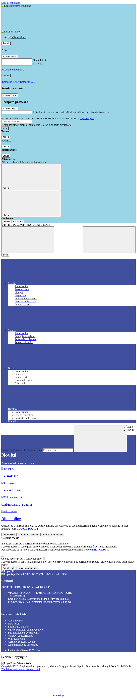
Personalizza (9, 534)
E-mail (36, 112)
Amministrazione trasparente (23, 644)
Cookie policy (15, 620)
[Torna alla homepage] (68, 224)
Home (130, 426)
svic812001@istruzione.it (42, 598)
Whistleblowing (16, 638)
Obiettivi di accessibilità (20, 635)
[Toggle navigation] (27, 239)
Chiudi (6, 137)
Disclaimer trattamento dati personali (20, 669)
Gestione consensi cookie (21, 641)
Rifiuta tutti (28, 534)
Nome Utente (40, 60)
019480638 (19, 595)
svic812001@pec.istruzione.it (43, 601)
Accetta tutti (52, 534)
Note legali (14, 623)
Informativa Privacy (18, 626)
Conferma (18, 221)
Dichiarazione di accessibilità (23, 632)
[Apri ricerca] (109, 239)
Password (38, 63)
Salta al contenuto (10, 2)
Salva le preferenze (27, 568)
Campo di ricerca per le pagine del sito (21, 450)
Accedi (6, 43)
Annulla (6, 221)
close (5, 254)
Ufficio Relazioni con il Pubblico (25, 629)
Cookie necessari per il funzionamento (21, 558)
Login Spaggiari (87, 118)
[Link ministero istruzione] (16, 5)
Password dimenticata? (13, 69)
